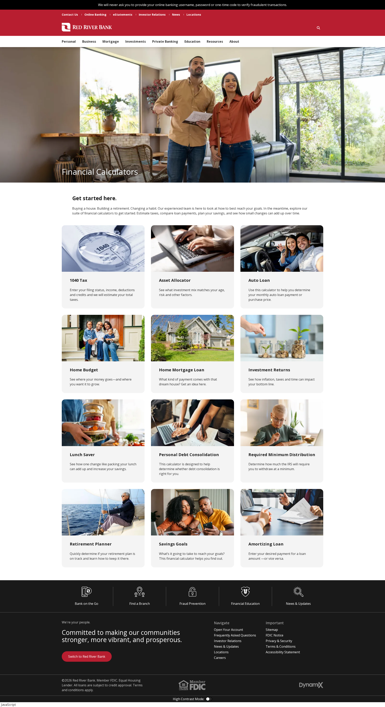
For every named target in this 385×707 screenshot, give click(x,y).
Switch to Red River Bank (86, 656)
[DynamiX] (311, 685)
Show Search (318, 28)
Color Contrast (209, 699)
